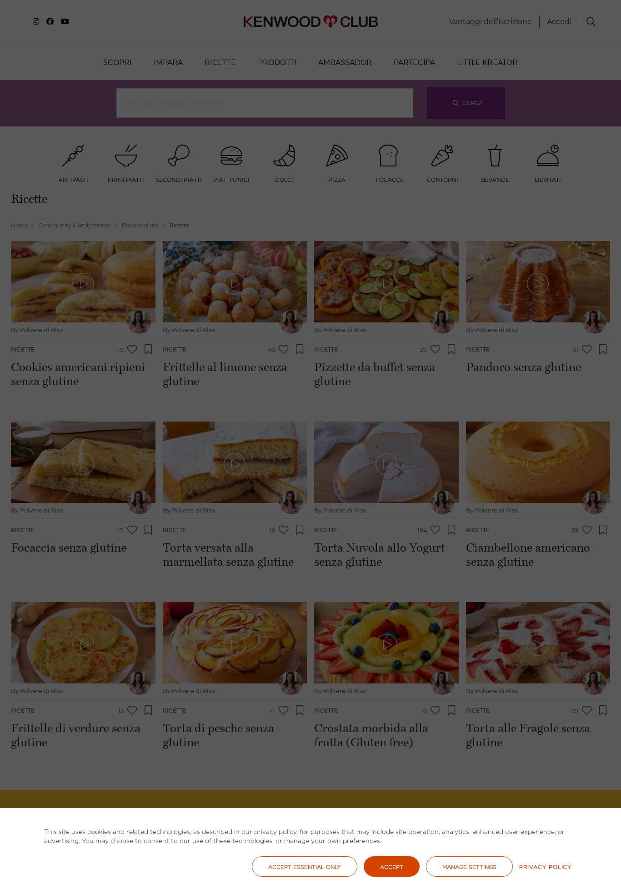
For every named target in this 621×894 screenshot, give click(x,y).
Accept (391, 867)
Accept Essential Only (304, 867)
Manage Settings (469, 867)
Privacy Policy (545, 867)
